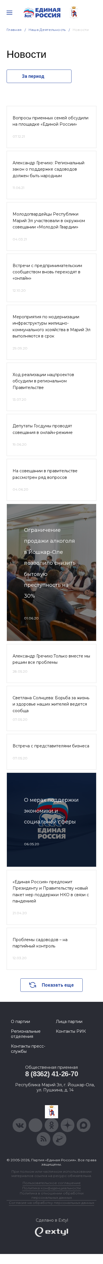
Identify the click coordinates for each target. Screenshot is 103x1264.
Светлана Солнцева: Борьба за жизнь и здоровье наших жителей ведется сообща (51, 704)
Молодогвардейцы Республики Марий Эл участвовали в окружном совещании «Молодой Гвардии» (49, 221)
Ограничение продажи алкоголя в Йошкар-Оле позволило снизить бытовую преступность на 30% (50, 563)
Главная (14, 29)
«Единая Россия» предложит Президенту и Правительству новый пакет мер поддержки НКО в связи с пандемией (51, 891)
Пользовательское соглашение (52, 1183)
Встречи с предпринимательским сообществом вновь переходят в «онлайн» (47, 272)
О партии (20, 1021)
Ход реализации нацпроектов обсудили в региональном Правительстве (43, 381)
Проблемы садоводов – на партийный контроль (40, 943)
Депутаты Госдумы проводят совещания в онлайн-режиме (43, 429)
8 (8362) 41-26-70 (51, 1074)
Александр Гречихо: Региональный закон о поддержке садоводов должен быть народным (48, 169)
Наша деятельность (47, 29)
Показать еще (58, 985)
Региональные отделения (26, 1034)
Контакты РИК (71, 1031)
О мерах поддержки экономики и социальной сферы (51, 811)
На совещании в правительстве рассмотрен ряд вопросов (45, 474)
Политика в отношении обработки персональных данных (52, 1195)
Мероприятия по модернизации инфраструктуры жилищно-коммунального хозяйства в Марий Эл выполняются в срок (51, 326)
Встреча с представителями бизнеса (51, 745)
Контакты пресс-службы (28, 1049)
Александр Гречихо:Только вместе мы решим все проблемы (51, 659)
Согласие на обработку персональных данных (51, 1202)
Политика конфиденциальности (51, 1188)
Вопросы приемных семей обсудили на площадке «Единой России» (50, 121)
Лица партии (69, 1021)
